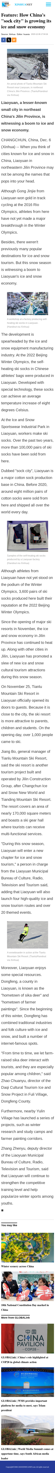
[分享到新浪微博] (14, 40)
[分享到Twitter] (8, 40)
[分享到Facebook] (3, 40)
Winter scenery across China (17, 1266)
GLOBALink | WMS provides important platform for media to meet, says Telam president (24, 1405)
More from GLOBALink (15, 1317)
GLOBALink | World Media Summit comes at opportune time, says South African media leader (27, 1453)
